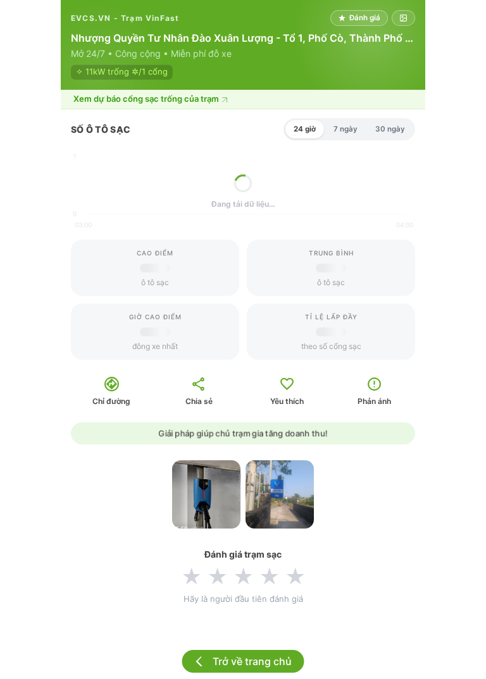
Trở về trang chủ (252, 661)
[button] (243, 99)
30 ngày (390, 129)
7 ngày (345, 129)
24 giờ (305, 129)
